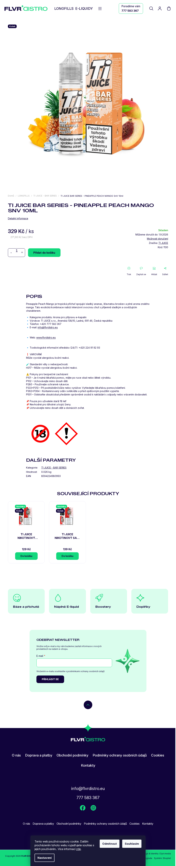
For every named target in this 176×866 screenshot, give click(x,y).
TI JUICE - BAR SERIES (54, 467)
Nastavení (44, 857)
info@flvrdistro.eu (88, 788)
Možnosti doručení (157, 238)
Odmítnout (109, 843)
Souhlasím (132, 843)
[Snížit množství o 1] (11, 253)
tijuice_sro (93, 808)
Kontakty (88, 765)
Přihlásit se (50, 679)
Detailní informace (18, 218)
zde (78, 849)
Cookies (157, 755)
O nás (16, 755)
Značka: (158, 242)
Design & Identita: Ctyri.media (156, 853)
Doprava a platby (38, 755)
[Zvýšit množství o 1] (22, 253)
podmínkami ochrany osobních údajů (85, 671)
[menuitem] (64, 9)
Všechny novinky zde (82, 808)
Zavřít (30, 268)
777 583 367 (130, 10)
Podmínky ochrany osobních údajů (120, 755)
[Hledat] (151, 8)
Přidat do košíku (44, 252)
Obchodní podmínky (72, 755)
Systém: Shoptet (162, 858)
